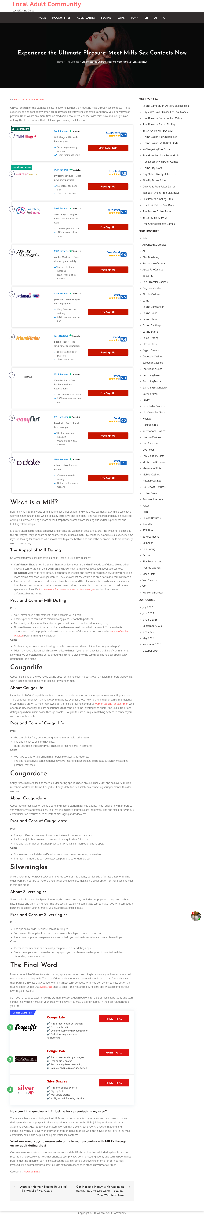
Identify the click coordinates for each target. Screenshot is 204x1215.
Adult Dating (86, 17)
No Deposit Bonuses (153, 487)
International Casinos (154, 431)
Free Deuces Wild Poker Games (160, 161)
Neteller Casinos (151, 480)
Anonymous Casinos (153, 263)
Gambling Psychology (154, 387)
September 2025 (152, 625)
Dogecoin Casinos (152, 356)
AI (155, 17)
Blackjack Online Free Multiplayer (161, 192)
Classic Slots (149, 344)
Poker (145, 505)
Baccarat (147, 275)
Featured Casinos (152, 368)
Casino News (149, 319)
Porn (134, 17)
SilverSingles (57, 1081)
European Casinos (152, 362)
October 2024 (150, 650)
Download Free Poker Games (158, 186)
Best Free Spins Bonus (155, 217)
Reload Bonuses (151, 518)
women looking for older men (111, 703)
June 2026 (148, 613)
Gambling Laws (151, 375)
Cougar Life (56, 1017)
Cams (121, 17)
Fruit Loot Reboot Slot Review (159, 205)
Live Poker (148, 449)
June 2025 (148, 632)
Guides (146, 400)
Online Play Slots (152, 167)
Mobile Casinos (151, 474)
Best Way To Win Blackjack (157, 130)
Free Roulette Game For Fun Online (162, 118)
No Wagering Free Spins (156, 149)
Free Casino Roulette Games (158, 223)
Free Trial (114, 1018)
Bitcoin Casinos (151, 294)
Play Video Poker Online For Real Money (165, 112)
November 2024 (151, 644)
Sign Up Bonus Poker (154, 180)
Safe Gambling (150, 536)
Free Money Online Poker (156, 211)
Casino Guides (150, 313)
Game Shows (149, 393)
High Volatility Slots (153, 412)
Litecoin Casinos (151, 437)
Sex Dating (148, 549)
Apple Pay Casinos (152, 269)
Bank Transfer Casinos (155, 282)
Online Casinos (150, 493)
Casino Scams (150, 331)
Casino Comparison (153, 306)
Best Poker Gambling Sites (157, 199)
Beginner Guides (151, 288)
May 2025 (148, 638)
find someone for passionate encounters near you (67, 589)
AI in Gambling (150, 257)
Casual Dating (150, 337)
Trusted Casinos (151, 567)
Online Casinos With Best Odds (160, 143)
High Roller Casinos (153, 406)
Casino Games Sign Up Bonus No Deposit (165, 105)
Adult (145, 238)
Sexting (106, 17)
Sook (17, 99)
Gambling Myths (151, 381)
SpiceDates (47, 986)
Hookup (146, 418)
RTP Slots (147, 530)
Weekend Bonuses (153, 592)
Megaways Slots (151, 468)
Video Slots (148, 573)
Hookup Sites (61, 17)
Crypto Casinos (150, 350)
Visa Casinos (149, 580)
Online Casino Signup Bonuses (159, 136)
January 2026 (149, 619)
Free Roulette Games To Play (158, 124)
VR (146, 17)
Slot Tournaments (152, 561)
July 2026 (147, 607)
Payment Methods (152, 499)
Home (42, 17)
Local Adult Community (47, 4)
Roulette (147, 524)
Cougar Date (56, 1051)
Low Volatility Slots (153, 455)
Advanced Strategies (154, 244)
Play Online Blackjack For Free (159, 174)
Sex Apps (147, 542)
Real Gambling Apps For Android (160, 155)
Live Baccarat (150, 443)
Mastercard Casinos (153, 462)
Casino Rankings (151, 325)
